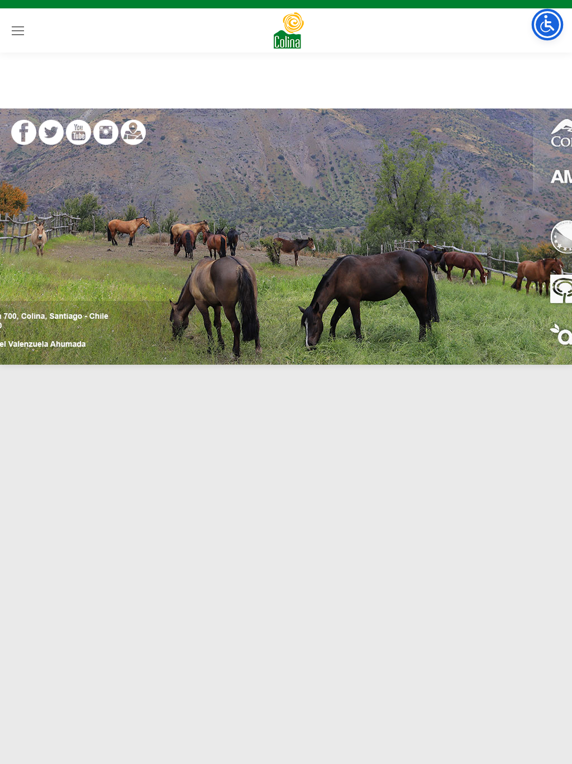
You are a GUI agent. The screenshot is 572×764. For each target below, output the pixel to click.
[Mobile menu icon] (18, 30)
